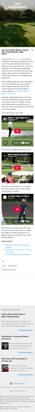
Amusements (12, 266)
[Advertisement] (17, 28)
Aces (4, 266)
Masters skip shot (16, 59)
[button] (32, 50)
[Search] (32, 4)
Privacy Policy (21, 391)
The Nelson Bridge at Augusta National (17, 254)
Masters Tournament (9, 270)
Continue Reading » (25, 330)
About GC (12, 391)
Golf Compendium (17, 5)
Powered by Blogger (18, 383)
